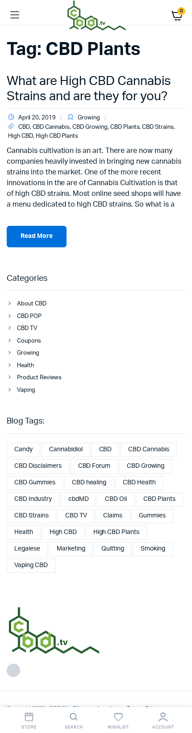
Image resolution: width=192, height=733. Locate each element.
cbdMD (78, 499)
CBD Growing (90, 127)
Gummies (152, 516)
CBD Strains (158, 127)
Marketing (71, 549)
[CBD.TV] (96, 15)
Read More (37, 236)
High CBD (20, 136)
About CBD (31, 304)
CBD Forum (94, 466)
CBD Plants (125, 127)
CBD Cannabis (51, 127)
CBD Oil (116, 499)
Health (25, 366)
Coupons (29, 341)
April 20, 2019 (37, 118)
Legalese (27, 549)
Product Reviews (39, 378)
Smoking (153, 549)
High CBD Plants (57, 136)
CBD (24, 127)
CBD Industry (33, 499)
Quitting (112, 549)
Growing (89, 118)
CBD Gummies (34, 482)
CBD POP (29, 316)
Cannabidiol (66, 449)
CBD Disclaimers (38, 466)
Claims (112, 516)
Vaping (26, 390)
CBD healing (89, 482)
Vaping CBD (31, 565)
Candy (23, 449)
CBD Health (139, 482)
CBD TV (27, 328)
